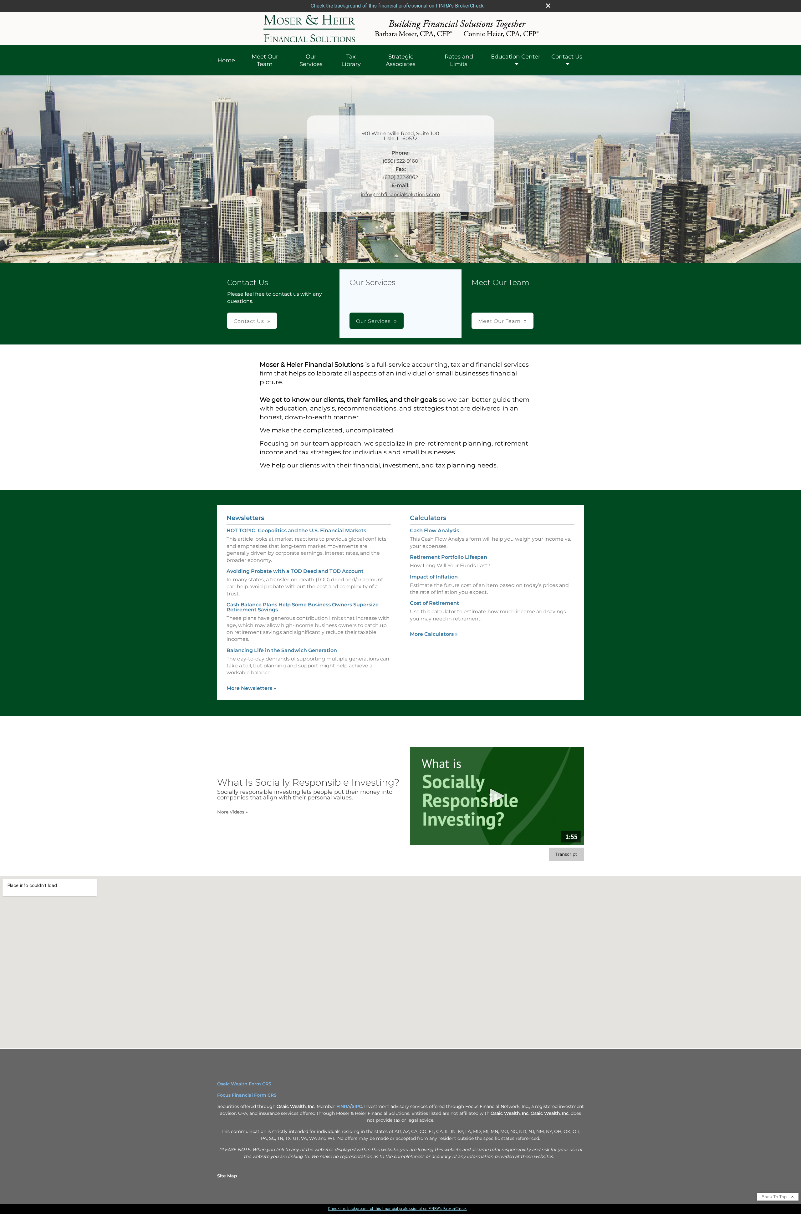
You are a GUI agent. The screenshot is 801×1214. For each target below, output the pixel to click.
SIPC (357, 1106)
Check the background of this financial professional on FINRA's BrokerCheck (397, 6)
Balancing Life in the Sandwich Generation (282, 650)
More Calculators (434, 634)
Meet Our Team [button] (499, 321)
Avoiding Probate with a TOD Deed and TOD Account (295, 571)
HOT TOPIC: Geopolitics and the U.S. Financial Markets (296, 530)
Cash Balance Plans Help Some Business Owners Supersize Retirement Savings (303, 607)
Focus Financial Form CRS (247, 1095)
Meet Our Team (265, 60)
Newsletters (245, 518)
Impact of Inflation (434, 577)
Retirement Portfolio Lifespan (448, 557)
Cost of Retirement (434, 603)
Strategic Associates (401, 60)
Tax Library (351, 60)
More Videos (232, 812)
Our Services (311, 60)
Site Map (227, 1176)
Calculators (428, 518)
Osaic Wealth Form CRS (244, 1084)
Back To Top (775, 1196)
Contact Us (566, 56)
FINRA (343, 1106)
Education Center (515, 56)
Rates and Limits (459, 60)
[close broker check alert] (548, 5)
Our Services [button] (373, 321)
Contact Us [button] (249, 321)
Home (226, 60)
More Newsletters (251, 688)
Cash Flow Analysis (434, 530)
